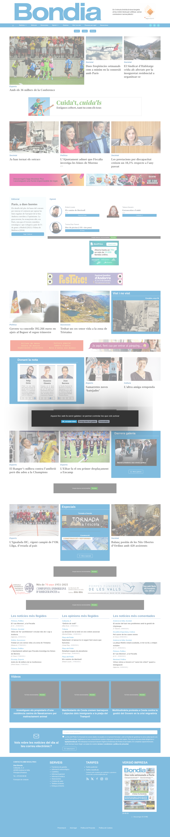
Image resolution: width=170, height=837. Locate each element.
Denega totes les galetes (87, 421)
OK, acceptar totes (69, 421)
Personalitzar (104, 421)
